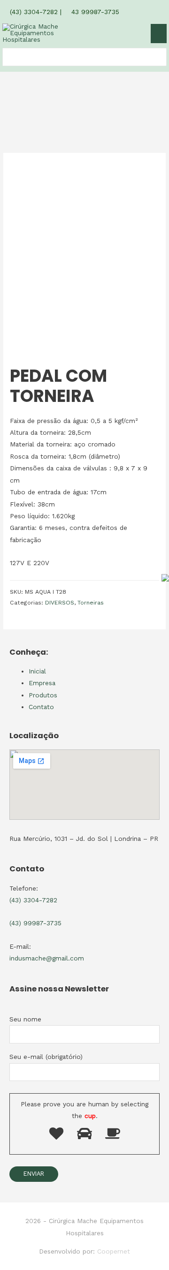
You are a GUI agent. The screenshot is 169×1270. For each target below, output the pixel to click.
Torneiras (90, 602)
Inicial (37, 671)
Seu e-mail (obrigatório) (46, 1056)
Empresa (42, 683)
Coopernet (113, 1251)
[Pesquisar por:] (8, 57)
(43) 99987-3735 (35, 923)
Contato (41, 707)
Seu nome (25, 1019)
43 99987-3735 (94, 11)
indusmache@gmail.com (46, 958)
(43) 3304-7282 (33, 11)
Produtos (43, 695)
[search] (8, 57)
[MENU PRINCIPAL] (159, 33)
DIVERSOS (59, 602)
